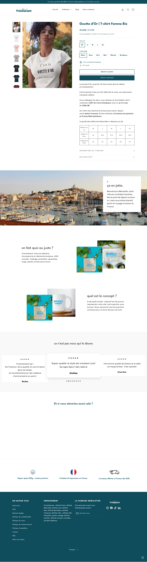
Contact (15, 532)
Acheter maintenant (107, 78)
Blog (77, 9)
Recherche (16, 505)
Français (72, 549)
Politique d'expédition (19, 528)
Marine (113, 55)
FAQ (13, 535)
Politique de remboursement (22, 524)
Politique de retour (18, 520)
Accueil (55, 9)
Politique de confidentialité (21, 517)
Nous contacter (88, 9)
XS (82, 45)
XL (103, 45)
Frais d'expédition (85, 34)
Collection (66, 9)
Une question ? (86, 157)
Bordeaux (123, 55)
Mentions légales (18, 513)
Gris (98, 55)
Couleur (83, 51)
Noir (105, 55)
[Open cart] (142, 557)
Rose (91, 55)
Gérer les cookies (18, 539)
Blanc (83, 55)
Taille (82, 41)
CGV (14, 509)
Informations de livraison (92, 150)
